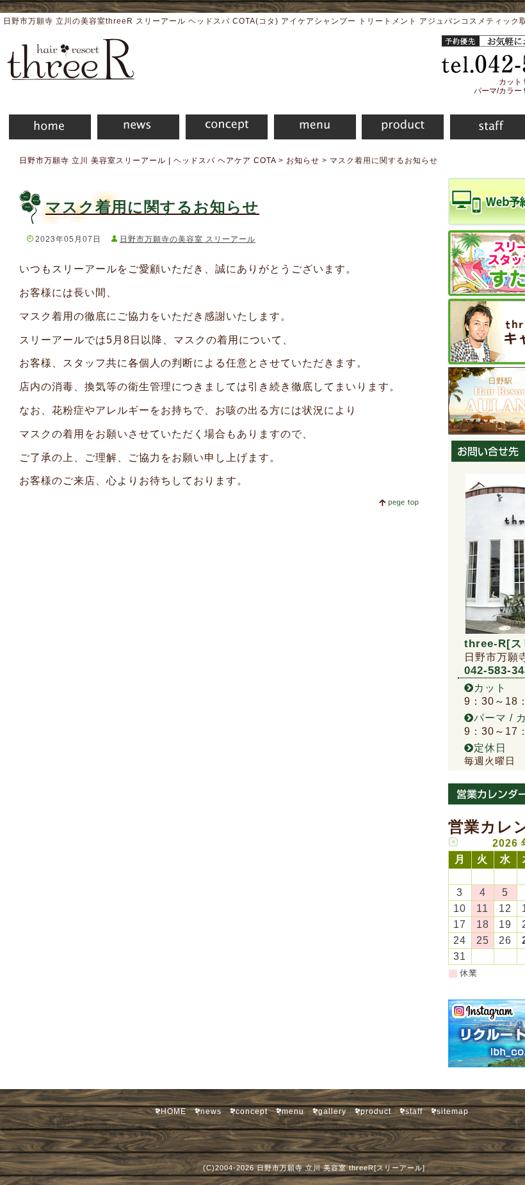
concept (223, 128)
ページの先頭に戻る (398, 502)
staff (414, 1111)
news (135, 128)
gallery (332, 1111)
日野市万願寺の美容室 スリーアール (187, 239)
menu (312, 128)
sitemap (453, 1111)
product (400, 128)
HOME (45, 128)
